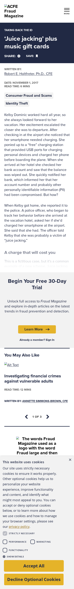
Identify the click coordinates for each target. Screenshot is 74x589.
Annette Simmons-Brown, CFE (45, 401)
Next (47, 416)
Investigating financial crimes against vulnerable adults (32, 378)
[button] (30, 556)
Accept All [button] (33, 566)
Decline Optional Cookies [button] (34, 579)
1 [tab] (37, 416)
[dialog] (37, 522)
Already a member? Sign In (37, 340)
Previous (26, 416)
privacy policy (19, 526)
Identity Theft (17, 103)
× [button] (70, 460)
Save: (30, 56)
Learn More (33, 329)
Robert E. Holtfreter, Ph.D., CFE (28, 74)
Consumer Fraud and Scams (29, 95)
